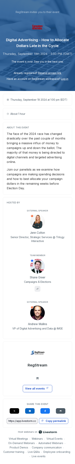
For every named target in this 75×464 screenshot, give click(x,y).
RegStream (37, 365)
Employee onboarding (57, 451)
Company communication (47, 447)
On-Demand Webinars (21, 443)
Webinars (37, 438)
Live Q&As (34, 451)
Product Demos (19, 447)
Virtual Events (54, 438)
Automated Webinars (50, 443)
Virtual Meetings (18, 438)
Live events (39, 456)
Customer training (13, 451)
